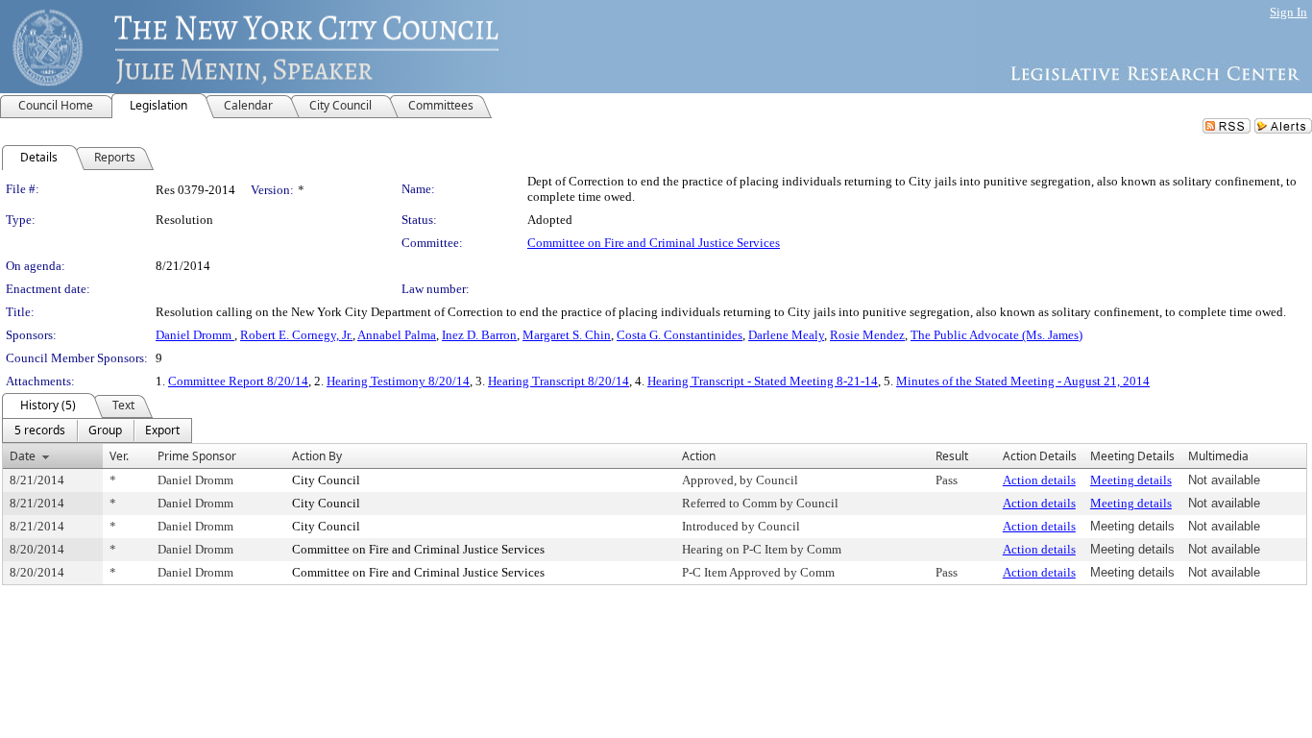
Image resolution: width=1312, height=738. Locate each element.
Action (699, 456)
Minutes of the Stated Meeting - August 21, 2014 (1023, 381)
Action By (317, 456)
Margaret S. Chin (566, 335)
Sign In (1288, 12)
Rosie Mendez (867, 335)
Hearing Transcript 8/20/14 (558, 381)
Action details (1039, 480)
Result (951, 456)
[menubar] (97, 430)
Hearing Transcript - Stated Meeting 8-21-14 (762, 381)
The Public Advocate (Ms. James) (996, 335)
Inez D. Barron (479, 335)
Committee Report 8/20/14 (238, 381)
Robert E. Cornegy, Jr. (296, 335)
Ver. (119, 456)
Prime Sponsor (197, 456)
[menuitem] (40, 430)
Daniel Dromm (195, 335)
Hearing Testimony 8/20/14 (398, 381)
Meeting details (1131, 480)
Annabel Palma (396, 335)
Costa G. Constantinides (679, 335)
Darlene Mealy (786, 335)
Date (23, 456)
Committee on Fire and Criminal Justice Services (653, 242)
